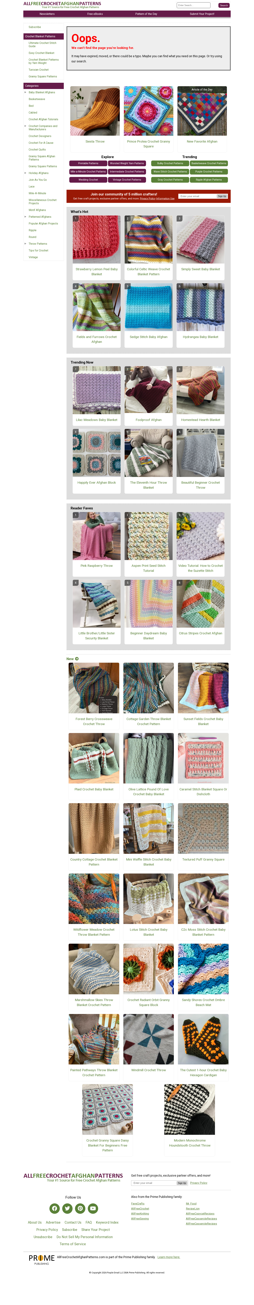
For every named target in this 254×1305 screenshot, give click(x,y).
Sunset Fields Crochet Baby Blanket (203, 721)
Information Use (165, 198)
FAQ (89, 1222)
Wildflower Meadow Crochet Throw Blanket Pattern (93, 932)
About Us (35, 1222)
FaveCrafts (137, 1203)
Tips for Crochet (38, 250)
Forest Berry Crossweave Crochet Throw (94, 721)
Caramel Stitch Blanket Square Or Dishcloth (203, 791)
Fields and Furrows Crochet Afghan (97, 339)
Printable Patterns (88, 163)
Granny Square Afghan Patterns (42, 158)
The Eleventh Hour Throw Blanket (148, 485)
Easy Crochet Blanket (41, 53)
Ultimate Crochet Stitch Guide (42, 44)
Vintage (33, 257)
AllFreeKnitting (140, 1213)
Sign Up (222, 196)
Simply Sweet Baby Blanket (200, 269)
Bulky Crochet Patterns (170, 163)
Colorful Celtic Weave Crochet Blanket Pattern (148, 271)
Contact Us (73, 1222)
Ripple (32, 230)
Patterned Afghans (40, 216)
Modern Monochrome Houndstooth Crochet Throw (189, 1142)
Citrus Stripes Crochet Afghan (200, 633)
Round (32, 237)
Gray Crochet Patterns (170, 179)
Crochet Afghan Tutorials (43, 119)
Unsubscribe (43, 1237)
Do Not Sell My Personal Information (85, 1237)
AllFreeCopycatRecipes (200, 1213)
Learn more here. (169, 1257)
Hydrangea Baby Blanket (200, 337)
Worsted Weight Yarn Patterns (127, 163)
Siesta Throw (95, 141)
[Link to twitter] (67, 1208)
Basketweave (37, 99)
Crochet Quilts (37, 149)
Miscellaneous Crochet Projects (43, 201)
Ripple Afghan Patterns (209, 179)
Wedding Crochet (88, 179)
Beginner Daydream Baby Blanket (148, 635)
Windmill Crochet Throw (148, 1070)
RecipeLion (193, 1208)
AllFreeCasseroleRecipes (201, 1218)
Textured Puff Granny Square (203, 859)
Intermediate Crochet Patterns (127, 171)
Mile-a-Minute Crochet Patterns (88, 171)
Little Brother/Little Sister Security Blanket (96, 635)
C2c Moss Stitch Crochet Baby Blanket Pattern (203, 932)
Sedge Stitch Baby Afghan (148, 337)
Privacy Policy (148, 198)
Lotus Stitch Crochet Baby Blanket (148, 932)
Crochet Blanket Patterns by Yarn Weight (44, 61)
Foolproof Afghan (149, 420)
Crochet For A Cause (41, 142)
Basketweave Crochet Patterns (209, 163)
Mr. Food (191, 1203)
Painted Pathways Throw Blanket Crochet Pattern (93, 1072)
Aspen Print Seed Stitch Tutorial (148, 568)
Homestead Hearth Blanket (200, 420)
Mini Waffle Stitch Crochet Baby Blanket (148, 861)
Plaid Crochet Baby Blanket (93, 789)
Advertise (53, 1222)
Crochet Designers (40, 136)
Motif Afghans (37, 210)
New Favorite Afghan (202, 141)
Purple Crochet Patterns (208, 171)
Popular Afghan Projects (43, 223)
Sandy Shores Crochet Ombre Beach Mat (203, 1002)
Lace (32, 186)
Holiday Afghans (39, 173)
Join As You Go (38, 179)
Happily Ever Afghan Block (96, 483)
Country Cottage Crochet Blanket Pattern (93, 861)
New (70, 659)
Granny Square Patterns (43, 76)
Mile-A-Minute (37, 193)
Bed (31, 105)
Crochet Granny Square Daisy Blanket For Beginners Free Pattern (107, 1145)
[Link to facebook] (54, 1208)
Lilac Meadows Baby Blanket (96, 420)
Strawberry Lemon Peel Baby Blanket (97, 271)
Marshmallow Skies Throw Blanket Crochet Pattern (94, 1002)
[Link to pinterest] (80, 1208)
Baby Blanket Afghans (42, 92)
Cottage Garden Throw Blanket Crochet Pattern (148, 721)
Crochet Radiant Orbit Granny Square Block (149, 1002)
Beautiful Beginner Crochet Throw (200, 485)
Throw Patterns (38, 243)
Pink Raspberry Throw (97, 566)
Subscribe (35, 27)
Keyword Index (107, 1222)
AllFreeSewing (140, 1218)
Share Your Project (95, 1230)
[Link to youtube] (93, 1208)
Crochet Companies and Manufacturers (43, 127)
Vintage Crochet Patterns (127, 179)
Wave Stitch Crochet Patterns (170, 171)
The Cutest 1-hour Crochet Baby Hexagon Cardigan (203, 1072)
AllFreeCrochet (140, 1208)
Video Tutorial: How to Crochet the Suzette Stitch (200, 568)
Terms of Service (73, 1244)
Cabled (33, 112)
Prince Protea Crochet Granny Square (148, 143)
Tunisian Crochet (39, 69)
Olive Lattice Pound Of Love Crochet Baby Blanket (149, 791)
